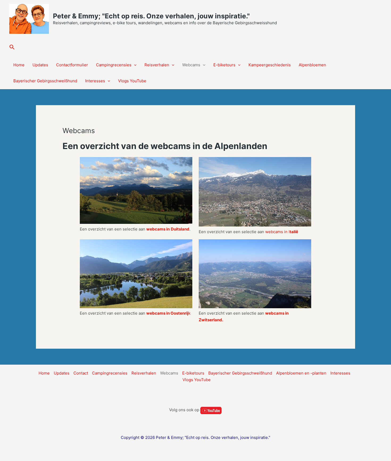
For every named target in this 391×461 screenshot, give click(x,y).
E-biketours (224, 64)
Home (18, 64)
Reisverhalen (156, 64)
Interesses (95, 80)
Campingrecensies (113, 64)
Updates (40, 64)
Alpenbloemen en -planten (301, 373)
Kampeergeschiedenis (269, 64)
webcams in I (281, 231)
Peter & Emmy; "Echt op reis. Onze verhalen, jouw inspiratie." (151, 16)
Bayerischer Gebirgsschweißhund (45, 80)
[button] (12, 47)
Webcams (191, 64)
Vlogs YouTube (132, 80)
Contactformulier (72, 64)
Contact (80, 373)
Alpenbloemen (312, 64)
